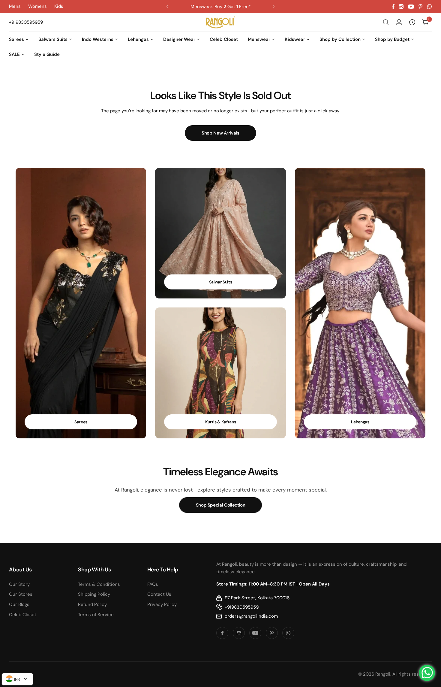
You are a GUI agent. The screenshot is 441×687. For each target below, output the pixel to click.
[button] (167, 6)
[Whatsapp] (429, 6)
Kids (58, 6)
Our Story (19, 584)
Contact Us (159, 594)
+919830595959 (242, 607)
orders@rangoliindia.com (251, 616)
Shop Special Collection (220, 505)
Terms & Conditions (99, 584)
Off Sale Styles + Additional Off (220, 7)
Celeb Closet (22, 615)
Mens (15, 6)
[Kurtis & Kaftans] (220, 372)
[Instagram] (401, 6)
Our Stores (20, 594)
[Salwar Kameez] (220, 233)
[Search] (385, 22)
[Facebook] (393, 6)
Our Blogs (19, 604)
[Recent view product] (412, 22)
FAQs (152, 584)
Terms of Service (96, 615)
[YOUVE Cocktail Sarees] (81, 303)
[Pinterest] (420, 6)
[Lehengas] (360, 303)
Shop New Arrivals (220, 133)
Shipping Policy (94, 594)
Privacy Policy (162, 604)
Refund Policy (92, 604)
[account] (399, 22)
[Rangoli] (221, 22)
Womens (37, 6)
